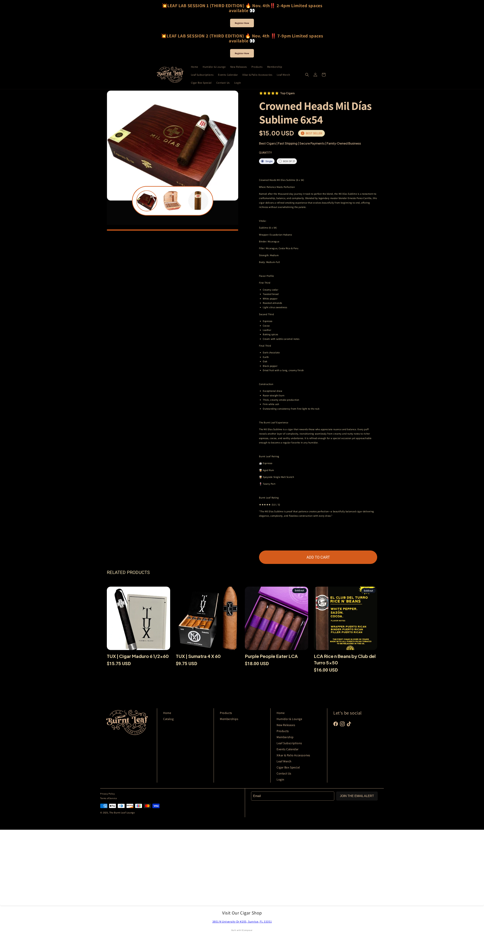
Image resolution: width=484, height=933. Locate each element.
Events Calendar (288, 749)
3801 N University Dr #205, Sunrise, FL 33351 (242, 922)
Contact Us (284, 773)
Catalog (168, 719)
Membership (285, 737)
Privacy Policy (107, 793)
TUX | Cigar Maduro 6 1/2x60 (138, 656)
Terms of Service (108, 798)
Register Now (242, 23)
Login (280, 779)
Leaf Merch (284, 761)
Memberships (229, 719)
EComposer (247, 930)
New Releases (286, 725)
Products (226, 713)
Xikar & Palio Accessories (293, 755)
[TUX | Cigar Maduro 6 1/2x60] (138, 620)
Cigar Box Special (288, 767)
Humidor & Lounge (289, 719)
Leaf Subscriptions (289, 743)
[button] (307, 75)
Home (167, 713)
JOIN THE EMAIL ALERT (357, 796)
